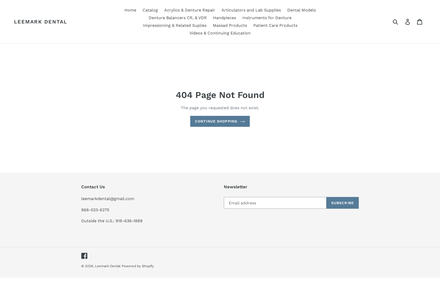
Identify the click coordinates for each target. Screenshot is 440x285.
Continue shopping (216, 121)
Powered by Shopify (138, 266)
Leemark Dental (40, 22)
